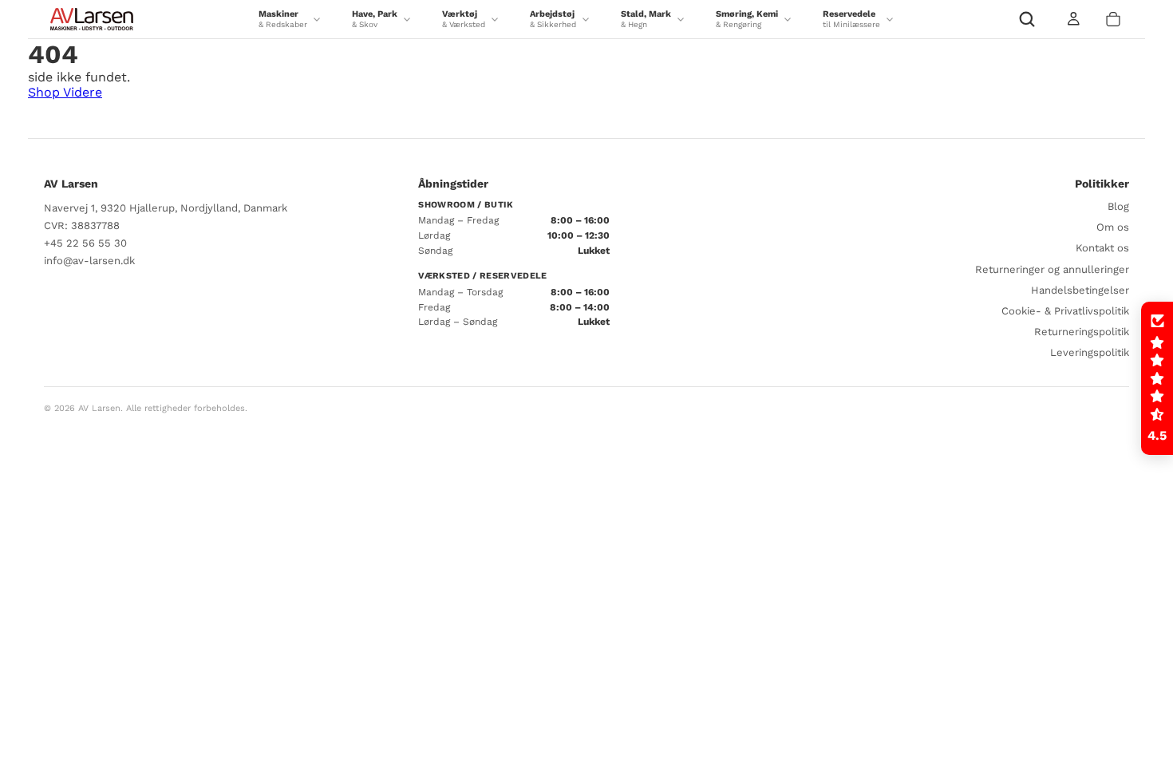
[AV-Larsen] (92, 19)
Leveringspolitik (1089, 352)
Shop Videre (65, 92)
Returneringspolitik (1081, 332)
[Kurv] (1113, 19)
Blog (1118, 206)
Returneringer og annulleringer (1052, 269)
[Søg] (1027, 19)
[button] (1157, 378)
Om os (1112, 227)
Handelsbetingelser (1080, 290)
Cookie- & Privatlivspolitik (1065, 311)
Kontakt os (1102, 248)
